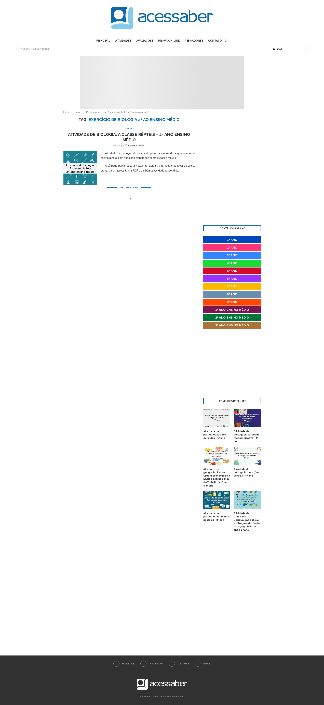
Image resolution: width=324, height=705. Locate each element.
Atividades (123, 40)
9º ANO (232, 302)
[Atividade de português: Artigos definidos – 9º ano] (216, 418)
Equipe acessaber (135, 145)
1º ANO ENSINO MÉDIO (232, 309)
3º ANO (232, 255)
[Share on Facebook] (127, 199)
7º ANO (232, 286)
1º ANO (232, 239)
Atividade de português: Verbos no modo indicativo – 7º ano (246, 436)
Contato (215, 40)
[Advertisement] (295, 671)
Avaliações (144, 40)
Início (66, 112)
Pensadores (194, 40)
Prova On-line (169, 40)
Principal (103, 40)
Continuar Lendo (129, 187)
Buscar (277, 49)
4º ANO (232, 263)
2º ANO (232, 247)
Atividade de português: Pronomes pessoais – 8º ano (216, 516)
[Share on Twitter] (130, 199)
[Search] (226, 41)
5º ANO (232, 271)
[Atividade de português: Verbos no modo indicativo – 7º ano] (247, 418)
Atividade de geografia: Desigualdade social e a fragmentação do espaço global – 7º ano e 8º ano (247, 521)
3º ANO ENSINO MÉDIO (232, 325)
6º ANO (232, 278)
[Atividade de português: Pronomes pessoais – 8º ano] (216, 500)
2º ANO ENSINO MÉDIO (232, 317)
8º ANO (232, 294)
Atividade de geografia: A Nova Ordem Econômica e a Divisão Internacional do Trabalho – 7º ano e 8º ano (216, 477)
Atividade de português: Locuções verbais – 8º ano (246, 472)
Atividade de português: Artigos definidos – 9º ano (214, 434)
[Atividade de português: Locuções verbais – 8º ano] (247, 456)
